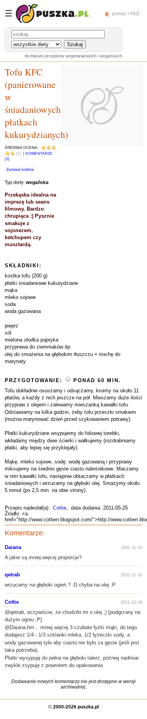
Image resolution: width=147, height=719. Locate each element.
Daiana (13, 547)
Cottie (59, 508)
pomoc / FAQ (125, 13)
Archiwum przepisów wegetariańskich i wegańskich (73, 56)
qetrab (12, 575)
